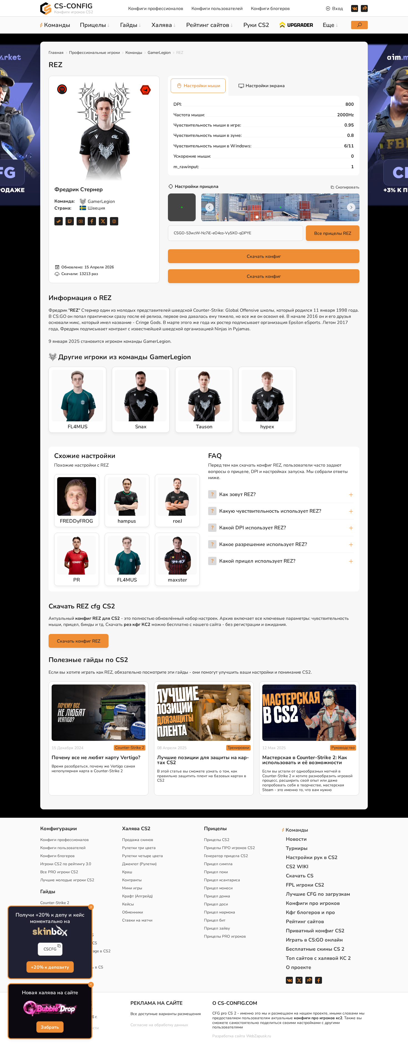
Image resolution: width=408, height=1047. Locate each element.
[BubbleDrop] (50, 1008)
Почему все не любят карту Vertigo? (96, 757)
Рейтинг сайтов (305, 921)
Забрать (50, 1027)
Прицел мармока (219, 912)
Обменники (132, 912)
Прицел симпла (218, 864)
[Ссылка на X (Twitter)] (103, 221)
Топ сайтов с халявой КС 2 (318, 958)
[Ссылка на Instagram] (114, 221)
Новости (296, 839)
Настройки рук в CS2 (312, 857)
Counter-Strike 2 (129, 747)
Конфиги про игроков (313, 903)
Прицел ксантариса (222, 880)
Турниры (297, 848)
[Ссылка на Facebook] (92, 221)
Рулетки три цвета (139, 847)
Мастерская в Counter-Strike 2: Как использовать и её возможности (304, 760)
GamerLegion (159, 52)
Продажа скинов (137, 839)
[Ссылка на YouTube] (81, 221)
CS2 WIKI (297, 866)
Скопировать (347, 187)
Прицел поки (216, 872)
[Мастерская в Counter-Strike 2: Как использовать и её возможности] (309, 712)
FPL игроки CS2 (305, 885)
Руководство (343, 747)
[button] (257, 217)
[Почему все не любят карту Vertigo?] (98, 712)
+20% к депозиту (50, 967)
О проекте (298, 967)
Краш (127, 872)
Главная (56, 52)
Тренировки (238, 747)
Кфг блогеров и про (310, 912)
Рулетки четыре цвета (142, 856)
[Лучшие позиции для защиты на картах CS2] (204, 712)
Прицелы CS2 (216, 839)
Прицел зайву (217, 928)
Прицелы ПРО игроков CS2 (229, 847)
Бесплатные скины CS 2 (315, 949)
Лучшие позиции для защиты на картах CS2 (203, 760)
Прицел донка (217, 896)
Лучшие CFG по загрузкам (318, 894)
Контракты (132, 880)
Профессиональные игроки (94, 52)
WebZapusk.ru (258, 1036)
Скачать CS (299, 875)
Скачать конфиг (264, 256)
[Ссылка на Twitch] (70, 221)
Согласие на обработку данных (159, 1025)
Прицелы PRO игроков (225, 936)
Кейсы (128, 904)
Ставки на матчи (137, 920)
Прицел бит (214, 920)
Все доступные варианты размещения (165, 1013)
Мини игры (132, 888)
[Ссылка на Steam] (58, 221)
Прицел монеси (218, 888)
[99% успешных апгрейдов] (296, 24)
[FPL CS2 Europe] (145, 89)
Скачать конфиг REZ (78, 641)
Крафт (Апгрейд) (137, 896)
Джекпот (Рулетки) (139, 864)
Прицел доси (216, 904)
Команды (133, 52)
